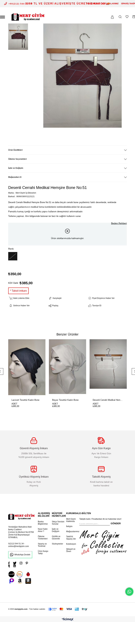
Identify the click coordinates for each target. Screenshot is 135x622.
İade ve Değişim (15, 168)
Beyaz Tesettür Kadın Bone (65, 400)
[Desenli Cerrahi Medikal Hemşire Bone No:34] (108, 367)
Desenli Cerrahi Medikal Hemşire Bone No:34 (108, 400)
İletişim (69, 526)
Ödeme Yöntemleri (43, 537)
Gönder (116, 523)
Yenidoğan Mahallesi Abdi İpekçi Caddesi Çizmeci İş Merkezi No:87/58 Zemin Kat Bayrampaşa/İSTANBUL (21, 532)
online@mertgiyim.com (18, 546)
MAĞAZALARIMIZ (110, 3)
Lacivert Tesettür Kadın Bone (25, 400)
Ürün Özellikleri (15, 150)
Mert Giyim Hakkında (71, 520)
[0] (134, 16)
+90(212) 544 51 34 (20, 4)
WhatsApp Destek (22, 554)
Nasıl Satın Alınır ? (43, 530)
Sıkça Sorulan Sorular (58, 522)
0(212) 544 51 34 (16, 543)
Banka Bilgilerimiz (43, 522)
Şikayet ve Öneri (70, 550)
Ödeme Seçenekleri (17, 159)
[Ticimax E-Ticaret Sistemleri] (67, 619)
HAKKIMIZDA (93, 3)
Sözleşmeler (57, 544)
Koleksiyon (71, 544)
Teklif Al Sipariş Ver (71, 537)
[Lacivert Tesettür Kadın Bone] (27, 367)
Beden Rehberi (119, 223)
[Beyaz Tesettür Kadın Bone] (67, 367)
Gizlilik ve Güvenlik (56, 537)
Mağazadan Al (14, 177)
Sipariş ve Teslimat (42, 545)
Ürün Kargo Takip (43, 552)
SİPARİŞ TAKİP (128, 3)
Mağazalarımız (72, 531)
